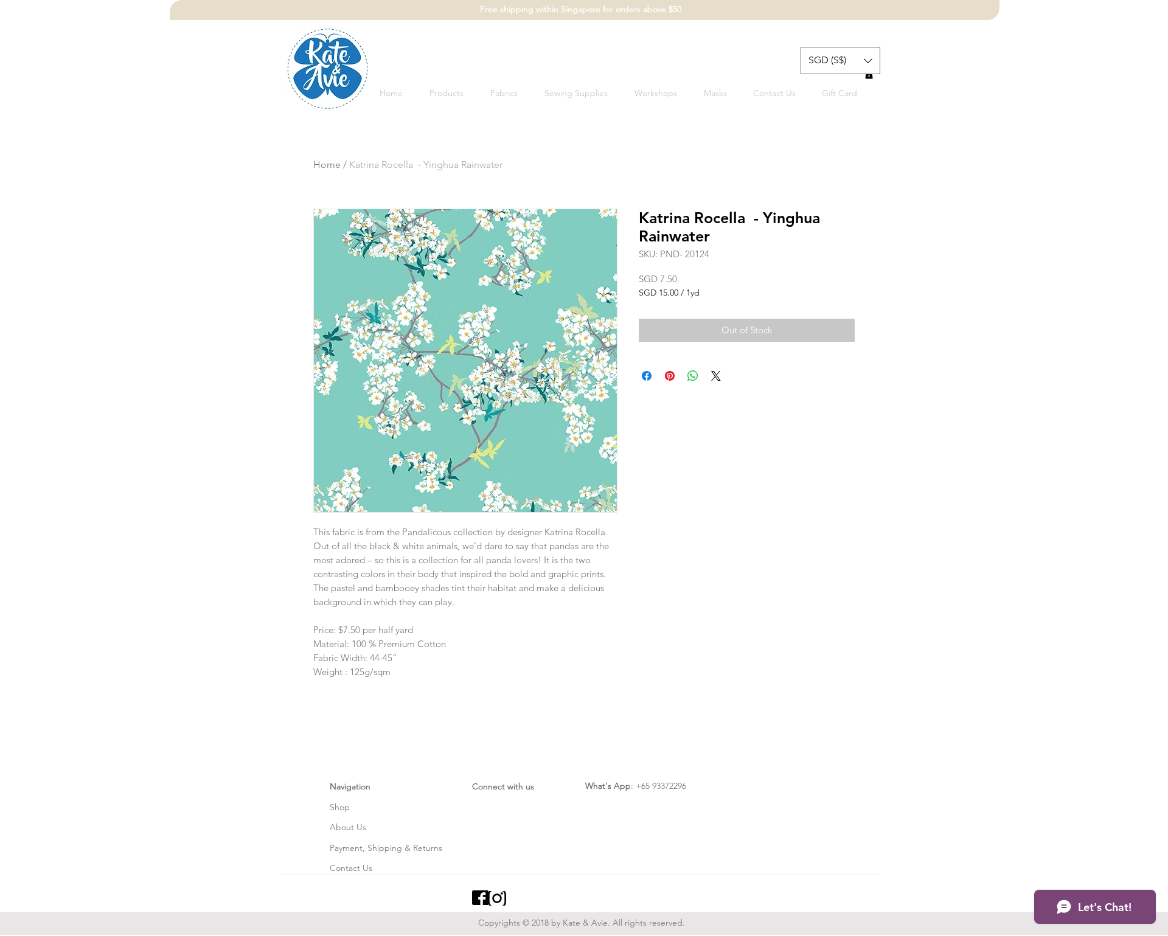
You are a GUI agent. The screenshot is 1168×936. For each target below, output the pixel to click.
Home (327, 164)
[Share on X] (716, 376)
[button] (840, 60)
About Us (348, 827)
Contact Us (351, 867)
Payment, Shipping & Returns (386, 847)
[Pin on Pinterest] (669, 376)
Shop (340, 807)
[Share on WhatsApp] (693, 376)
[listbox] (840, 60)
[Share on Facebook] (646, 376)
